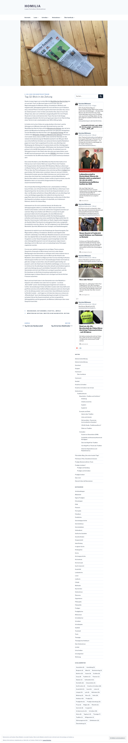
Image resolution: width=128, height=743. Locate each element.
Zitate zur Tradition (86, 428)
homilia (33, 6)
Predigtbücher (79, 611)
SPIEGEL (53, 153)
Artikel (64, 170)
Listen (96, 689)
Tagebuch (87, 714)
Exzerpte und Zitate (84, 411)
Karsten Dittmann (42, 94)
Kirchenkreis (78, 559)
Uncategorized (79, 653)
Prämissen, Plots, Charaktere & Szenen (86, 458)
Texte (76, 634)
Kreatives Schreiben (80, 384)
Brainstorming (97, 670)
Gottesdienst (78, 530)
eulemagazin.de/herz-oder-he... (93, 261)
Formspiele (78, 511)
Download (78, 365)
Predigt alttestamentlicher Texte (84, 462)
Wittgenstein (89, 717)
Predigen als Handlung (83, 467)
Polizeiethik (78, 605)
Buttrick (79, 673)
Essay (78, 676)
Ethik (76, 504)
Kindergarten (78, 549)
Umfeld (58, 311)
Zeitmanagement (81, 720)
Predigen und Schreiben (83, 471)
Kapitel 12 (84, 408)
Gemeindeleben (79, 527)
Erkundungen (31, 311)
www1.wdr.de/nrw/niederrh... (87, 308)
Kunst (89, 689)
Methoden (78, 585)
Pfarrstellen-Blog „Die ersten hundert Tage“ (87, 455)
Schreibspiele (79, 624)
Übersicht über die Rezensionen (84, 481)
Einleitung (84, 398)
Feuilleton (86, 676)
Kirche (77, 553)
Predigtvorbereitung (93, 701)
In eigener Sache (79, 546)
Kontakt (77, 381)
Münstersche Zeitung (54, 128)
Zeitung (67, 313)
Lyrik (87, 692)
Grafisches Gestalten (81, 533)
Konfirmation (80, 686)
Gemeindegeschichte (81, 520)
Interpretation (90, 683)
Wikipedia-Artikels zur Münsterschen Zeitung (47, 134)
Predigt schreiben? (80, 465)
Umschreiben (79, 650)
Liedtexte (77, 579)
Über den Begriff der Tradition (89, 442)
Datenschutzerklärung (81, 358)
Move (87, 695)
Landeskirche (79, 572)
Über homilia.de (68, 17)
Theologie (78, 637)
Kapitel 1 (83, 405)
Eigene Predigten (80, 498)
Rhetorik (95, 704)
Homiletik (80, 683)
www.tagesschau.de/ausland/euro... (89, 215)
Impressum (78, 371)
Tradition (79, 717)
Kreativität (78, 569)
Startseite (27, 17)
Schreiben (45, 17)
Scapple (88, 708)
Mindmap (79, 695)
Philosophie (78, 601)
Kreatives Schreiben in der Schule (84, 387)
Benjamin (79, 670)
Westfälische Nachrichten (53, 313)
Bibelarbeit (78, 494)
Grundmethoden (79, 537)
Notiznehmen (56, 17)
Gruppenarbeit (79, 540)
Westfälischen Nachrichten (59, 101)
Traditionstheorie (82, 393)
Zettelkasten (94, 720)
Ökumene (78, 595)
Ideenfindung (78, 543)
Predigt (89, 698)
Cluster (88, 673)
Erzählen (96, 673)
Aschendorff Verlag (57, 132)
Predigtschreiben (80, 474)
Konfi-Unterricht (79, 566)
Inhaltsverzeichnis (86, 401)
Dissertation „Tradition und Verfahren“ (89, 396)
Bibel (87, 670)
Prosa (78, 704)
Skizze (78, 714)
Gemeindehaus (79, 523)
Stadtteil (51, 311)
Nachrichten (78, 588)
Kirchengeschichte (80, 556)
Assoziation (80, 667)
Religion (86, 704)
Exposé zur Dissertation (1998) (89, 434)
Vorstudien (82, 432)
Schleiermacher (81, 711)
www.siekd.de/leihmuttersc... (87, 145)
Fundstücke (78, 517)
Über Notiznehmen (80, 644)
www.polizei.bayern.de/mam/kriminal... (90, 121)
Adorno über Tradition (87, 414)
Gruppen (77, 368)
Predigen (77, 608)
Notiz (95, 695)
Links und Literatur (86, 417)
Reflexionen (78, 614)
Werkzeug (78, 657)
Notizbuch (80, 698)
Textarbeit (78, 631)
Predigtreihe (80, 701)
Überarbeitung (81, 723)
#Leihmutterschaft (92, 137)
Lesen (35, 17)
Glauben (79, 679)
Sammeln (79, 708)
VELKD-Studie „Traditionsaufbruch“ (91, 425)
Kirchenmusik (79, 562)
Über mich (78, 478)
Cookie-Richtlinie (47, 740)
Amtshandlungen (80, 491)
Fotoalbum (78, 514)
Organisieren (78, 598)
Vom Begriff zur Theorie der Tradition (91, 445)
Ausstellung (90, 667)
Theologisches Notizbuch (82, 640)
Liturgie (77, 582)
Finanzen (77, 507)
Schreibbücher (79, 618)
